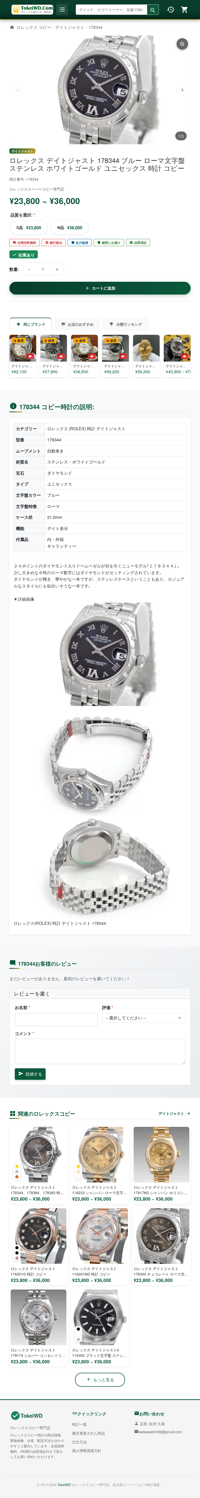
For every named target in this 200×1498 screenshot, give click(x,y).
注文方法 (79, 1441)
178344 (96, 27)
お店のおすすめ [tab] (80, 324)
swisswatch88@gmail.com (160, 1431)
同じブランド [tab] (34, 324)
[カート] (185, 10)
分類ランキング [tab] (129, 324)
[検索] (153, 10)
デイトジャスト (69, 27)
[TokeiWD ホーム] (32, 9)
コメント (24, 1033)
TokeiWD (31, 1415)
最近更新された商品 (88, 1433)
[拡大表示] (182, 44)
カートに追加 (103, 288)
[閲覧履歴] (170, 10)
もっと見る (103, 1380)
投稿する (34, 1074)
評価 (107, 1007)
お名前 (22, 1007)
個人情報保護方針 (86, 1450)
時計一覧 (79, 1424)
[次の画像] (182, 90)
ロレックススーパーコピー (31, 189)
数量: (14, 269)
